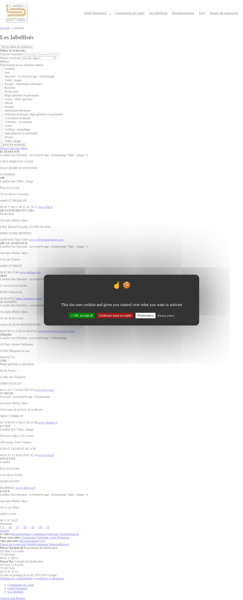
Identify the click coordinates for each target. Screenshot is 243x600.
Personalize (145, 315)
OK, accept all (83, 315)
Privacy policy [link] (165, 315)
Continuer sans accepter (115, 315)
